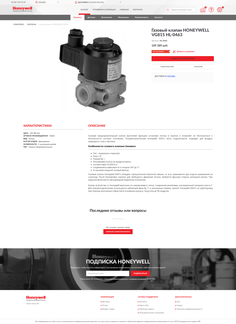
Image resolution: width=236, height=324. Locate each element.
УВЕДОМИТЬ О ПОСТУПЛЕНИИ (182, 58)
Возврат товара (108, 309)
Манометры (123, 17)
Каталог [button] (84, 10)
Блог (178, 302)
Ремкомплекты (141, 17)
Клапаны (77, 17)
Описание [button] (198, 66)
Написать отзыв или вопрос (118, 231)
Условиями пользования (137, 279)
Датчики (91, 17)
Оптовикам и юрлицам (104, 10)
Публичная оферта (146, 309)
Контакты (138, 10)
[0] (219, 9)
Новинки (124, 10)
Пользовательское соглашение (151, 313)
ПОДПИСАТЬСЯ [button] (140, 273)
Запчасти (159, 17)
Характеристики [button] (167, 66)
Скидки (179, 305)
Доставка (106, 302)
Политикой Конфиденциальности (116, 279)
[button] (211, 9)
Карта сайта (144, 305)
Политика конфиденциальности (189, 309)
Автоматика (106, 17)
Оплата (105, 305)
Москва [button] (171, 76)
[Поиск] (167, 9)
